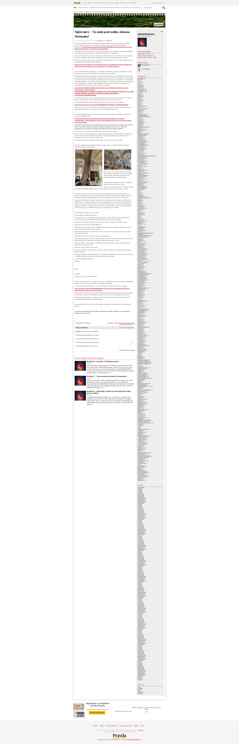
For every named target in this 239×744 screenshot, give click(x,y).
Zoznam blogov (125, 7)
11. (138, 81)
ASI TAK (140, 124)
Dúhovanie (140, 183)
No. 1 (139, 298)
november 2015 (142, 656)
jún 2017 (140, 631)
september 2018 (142, 611)
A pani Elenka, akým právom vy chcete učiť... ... (87, 346)
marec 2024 (141, 525)
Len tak (139, 264)
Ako (139, 107)
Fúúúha (140, 200)
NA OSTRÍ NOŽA (142, 275)
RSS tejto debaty (130, 350)
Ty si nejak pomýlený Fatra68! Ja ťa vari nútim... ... (88, 335)
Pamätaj (140, 329)
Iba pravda (140, 220)
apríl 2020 (140, 587)
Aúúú (139, 128)
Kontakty (95, 726)
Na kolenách (141, 271)
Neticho (140, 292)
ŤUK (139, 428)
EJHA (139, 193)
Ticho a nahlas (141, 409)
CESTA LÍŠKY (141, 158)
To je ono (140, 413)
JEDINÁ (140, 229)
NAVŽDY (140, 286)
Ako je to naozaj (142, 108)
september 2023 (142, 533)
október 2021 (141, 563)
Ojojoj (139, 314)
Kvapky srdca (141, 258)
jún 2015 (140, 662)
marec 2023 (141, 541)
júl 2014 (140, 677)
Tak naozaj (140, 396)
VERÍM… (140, 450)
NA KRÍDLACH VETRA (143, 273)
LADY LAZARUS (142, 259)
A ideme (140, 86)
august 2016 (141, 644)
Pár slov (140, 331)
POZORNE (140, 344)
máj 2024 (140, 522)
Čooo (139, 165)
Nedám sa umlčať (142, 288)
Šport (139, 690)
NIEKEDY (140, 294)
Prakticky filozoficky (143, 345)
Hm (138, 210)
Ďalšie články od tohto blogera (89, 358)
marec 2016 (141, 651)
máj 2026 (140, 491)
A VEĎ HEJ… (141, 91)
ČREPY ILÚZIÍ (141, 166)
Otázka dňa (140, 323)
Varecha (111, 3)
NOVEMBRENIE (142, 301)
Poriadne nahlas (142, 335)
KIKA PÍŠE (140, 241)
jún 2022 (140, 552)
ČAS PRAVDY (141, 144)
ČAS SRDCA (141, 148)
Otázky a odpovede (112, 726)
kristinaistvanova (146, 69)
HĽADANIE (140, 205)
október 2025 (141, 500)
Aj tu (139, 102)
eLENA (139, 195)
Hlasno (139, 209)
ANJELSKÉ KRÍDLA (143, 116)
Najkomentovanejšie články (111, 7)
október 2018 (141, 610)
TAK (139, 395)
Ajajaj (139, 103)
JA (138, 225)
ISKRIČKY (140, 224)
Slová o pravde (141, 375)
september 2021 (142, 564)
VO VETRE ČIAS (142, 460)
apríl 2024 (140, 524)
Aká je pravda (141, 106)
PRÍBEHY (140, 352)
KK (138, 242)
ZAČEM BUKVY (142, 471)
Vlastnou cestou (142, 458)
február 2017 (141, 636)
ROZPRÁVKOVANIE (143, 361)
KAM (139, 231)
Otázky (139, 324)
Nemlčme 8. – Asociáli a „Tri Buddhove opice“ (103, 361)
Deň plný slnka (141, 170)
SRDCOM (140, 387)
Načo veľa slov (141, 280)
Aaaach (140, 97)
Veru (139, 451)
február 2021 (141, 573)
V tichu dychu (141, 445)
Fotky (139, 687)
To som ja (140, 416)
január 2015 (141, 669)
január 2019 (141, 606)
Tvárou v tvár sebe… (143, 429)
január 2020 (141, 590)
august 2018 (141, 613)
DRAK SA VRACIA (142, 182)
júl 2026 (140, 488)
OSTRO (140, 320)
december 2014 (142, 670)
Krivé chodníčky (142, 248)
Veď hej (140, 446)
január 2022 (141, 559)
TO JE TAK (140, 414)
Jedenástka (141, 227)
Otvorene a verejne (142, 327)
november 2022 (142, 546)
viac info (141, 730)
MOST (139, 269)
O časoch (140, 303)
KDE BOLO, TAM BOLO (144, 235)
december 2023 (142, 529)
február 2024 (141, 526)
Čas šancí (140, 146)
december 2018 (142, 607)
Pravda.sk (140, 688)
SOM (139, 382)
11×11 (139, 82)
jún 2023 (140, 537)
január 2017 (141, 638)
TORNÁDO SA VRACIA (143, 420)
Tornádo (140, 418)
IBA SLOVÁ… (141, 221)
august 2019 (141, 597)
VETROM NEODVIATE (143, 452)
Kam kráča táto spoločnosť (144, 233)
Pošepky (140, 337)
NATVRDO (140, 285)
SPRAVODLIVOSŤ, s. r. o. (144, 386)
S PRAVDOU (141, 369)
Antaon (139, 120)
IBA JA (139, 218)
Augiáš (139, 125)
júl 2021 (140, 567)
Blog (75, 7)
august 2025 (141, 503)
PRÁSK (140, 346)
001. (139, 80)
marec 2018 (141, 619)
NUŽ (139, 302)
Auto (94, 3)
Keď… (139, 238)
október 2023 (141, 532)
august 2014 (141, 675)
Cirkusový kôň (141, 161)
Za (138, 464)
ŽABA (139, 468)
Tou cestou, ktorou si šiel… (144, 422)
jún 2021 (140, 568)
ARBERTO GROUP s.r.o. (135, 739)
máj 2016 (140, 648)
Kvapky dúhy (141, 255)
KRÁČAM (140, 244)
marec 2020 (141, 588)
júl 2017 (140, 630)
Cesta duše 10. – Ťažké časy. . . (83, 323)
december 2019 (142, 592)
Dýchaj (139, 190)
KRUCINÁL (140, 252)
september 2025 (142, 501)
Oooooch (140, 319)
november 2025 (142, 499)
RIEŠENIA (140, 357)
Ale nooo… (140, 114)
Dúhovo (140, 184)
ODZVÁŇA (140, 312)
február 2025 (141, 511)
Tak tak (139, 397)
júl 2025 (140, 504)
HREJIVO (140, 214)
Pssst (139, 353)
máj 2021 (140, 569)
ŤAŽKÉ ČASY (141, 404)
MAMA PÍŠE (141, 267)
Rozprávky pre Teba (143, 363)
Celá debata (122, 350)
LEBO (139, 260)
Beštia (139, 131)
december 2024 (142, 513)
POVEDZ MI (141, 341)
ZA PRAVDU (141, 466)
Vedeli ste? (140, 447)
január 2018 (141, 622)
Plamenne (140, 333)
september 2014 (142, 674)
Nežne (139, 293)
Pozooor (140, 343)
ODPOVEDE (141, 311)
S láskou (140, 366)
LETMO (140, 265)
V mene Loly (141, 438)
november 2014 (142, 672)
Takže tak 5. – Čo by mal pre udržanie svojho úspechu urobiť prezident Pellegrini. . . (121, 323)
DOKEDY (140, 174)
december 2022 (142, 545)
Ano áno (140, 119)
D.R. (139, 167)
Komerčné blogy (136, 7)
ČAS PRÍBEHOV (142, 145)
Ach (139, 98)
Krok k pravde (141, 250)
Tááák (139, 394)
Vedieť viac (140, 449)
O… (139, 307)
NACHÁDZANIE (142, 278)
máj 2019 (140, 601)
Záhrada (116, 3)
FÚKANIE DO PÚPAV (143, 197)
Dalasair (140, 169)
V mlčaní (140, 441)
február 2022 (141, 558)
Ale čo (139, 112)
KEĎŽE (139, 239)
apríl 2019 (140, 602)
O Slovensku (141, 306)
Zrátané (140, 479)
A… (139, 93)
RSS (162, 31)
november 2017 (142, 624)
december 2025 (142, 498)
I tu (138, 216)
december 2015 (142, 655)
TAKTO (139, 400)
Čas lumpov (141, 140)
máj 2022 (140, 554)
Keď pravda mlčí (142, 237)
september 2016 (142, 643)
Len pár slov (141, 263)
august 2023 (141, 534)
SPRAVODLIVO (142, 384)
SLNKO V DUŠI (142, 373)
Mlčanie (140, 268)
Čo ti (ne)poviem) (142, 163)
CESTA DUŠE (141, 157)
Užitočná (122, 3)
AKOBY (140, 110)
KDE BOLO (140, 234)
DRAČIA (140, 178)
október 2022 (141, 547)
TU (138, 426)
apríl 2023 (140, 539)
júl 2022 (140, 551)
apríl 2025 (140, 508)
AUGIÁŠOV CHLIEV (143, 127)
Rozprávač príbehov (143, 360)
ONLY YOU (140, 316)
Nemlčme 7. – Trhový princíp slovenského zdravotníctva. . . (107, 376)
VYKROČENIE (141, 463)
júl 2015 (140, 661)
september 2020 (142, 580)
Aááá (139, 94)
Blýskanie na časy (142, 133)
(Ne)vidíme (140, 78)
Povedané (140, 340)
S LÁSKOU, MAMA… (143, 367)
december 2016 (142, 639)
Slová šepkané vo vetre (144, 378)
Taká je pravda (141, 399)
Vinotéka (140, 693)
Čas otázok (140, 142)
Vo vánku (140, 459)
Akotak (139, 111)
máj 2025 (140, 507)
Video (126, 3)
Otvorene (140, 326)
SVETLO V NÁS (142, 392)
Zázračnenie (141, 473)
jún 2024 (140, 521)
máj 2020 (140, 585)
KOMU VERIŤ (141, 243)
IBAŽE (139, 222)
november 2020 (142, 577)
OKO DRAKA (141, 315)
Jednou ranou (141, 230)
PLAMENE (140, 332)
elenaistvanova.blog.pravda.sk (145, 36)
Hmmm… (140, 212)
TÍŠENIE (140, 411)
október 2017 (141, 626)
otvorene (80, 12)
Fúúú (139, 199)
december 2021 (142, 560)
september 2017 (142, 627)
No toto (139, 297)
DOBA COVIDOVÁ (142, 173)
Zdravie (103, 3)
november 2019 (142, 593)
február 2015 (141, 668)
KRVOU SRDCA (142, 254)
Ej (138, 191)
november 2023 (142, 530)
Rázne (139, 356)
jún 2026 (140, 490)
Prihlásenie (161, 3)
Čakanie (140, 137)
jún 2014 (140, 678)
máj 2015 (140, 664)
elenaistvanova (101, 40)
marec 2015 (141, 666)
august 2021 (141, 566)
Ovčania (140, 328)
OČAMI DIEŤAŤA (142, 309)
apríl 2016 (140, 649)
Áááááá (140, 95)
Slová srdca (141, 379)
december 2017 (142, 623)
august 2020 (141, 581)
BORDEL (140, 136)
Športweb (90, 3)
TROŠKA (140, 425)
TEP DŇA (140, 407)
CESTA (139, 154)
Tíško (139, 412)
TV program (141, 692)
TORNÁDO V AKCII (142, 421)
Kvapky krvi (140, 256)
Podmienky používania (126, 726)
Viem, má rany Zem (143, 455)
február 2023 (141, 542)
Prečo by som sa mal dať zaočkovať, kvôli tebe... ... (88, 342)
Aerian (139, 101)
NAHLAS (140, 281)
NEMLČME (140, 290)
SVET (139, 388)
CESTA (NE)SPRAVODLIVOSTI (145, 155)
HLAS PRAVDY (142, 208)
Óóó (139, 318)
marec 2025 (141, 509)
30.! (139, 84)
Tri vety (139, 424)
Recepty (140, 689)
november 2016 (142, 640)
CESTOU (140, 159)
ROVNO (140, 358)
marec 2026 (141, 494)
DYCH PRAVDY (142, 187)
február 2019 (141, 605)
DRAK (139, 180)
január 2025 (141, 512)
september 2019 (142, 596)
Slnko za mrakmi (142, 374)
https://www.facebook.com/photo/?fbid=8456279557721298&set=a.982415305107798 (101, 105)
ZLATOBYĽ (140, 477)
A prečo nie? (141, 89)
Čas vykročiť (141, 149)
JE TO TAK (140, 226)
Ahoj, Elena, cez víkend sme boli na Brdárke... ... (88, 331)
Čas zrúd (140, 150)
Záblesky (140, 469)
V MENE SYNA (141, 439)
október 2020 (141, 579)
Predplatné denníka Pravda (97, 712)
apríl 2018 (140, 618)
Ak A (139, 104)
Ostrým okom (141, 322)
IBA (138, 217)
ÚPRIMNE (140, 433)
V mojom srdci (141, 442)
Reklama (102, 726)
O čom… (140, 305)
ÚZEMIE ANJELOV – (143, 435)
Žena (107, 3)
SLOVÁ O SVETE (142, 377)
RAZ (139, 354)
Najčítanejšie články (95, 7)
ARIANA (140, 123)
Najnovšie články (83, 7)
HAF (139, 201)
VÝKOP (140, 462)
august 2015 (141, 660)
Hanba (139, 203)
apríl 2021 (140, 571)
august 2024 (141, 518)
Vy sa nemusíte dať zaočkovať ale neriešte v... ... (88, 338)
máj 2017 (140, 632)
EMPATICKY (141, 196)
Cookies (136, 726)
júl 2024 (140, 520)
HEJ (139, 204)
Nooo (139, 299)
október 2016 (141, 641)
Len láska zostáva (142, 261)
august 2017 (141, 628)
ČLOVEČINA (141, 162)
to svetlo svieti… (142, 417)
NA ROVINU (141, 276)
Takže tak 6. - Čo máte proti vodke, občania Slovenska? (99, 12)
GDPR (142, 726)
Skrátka (140, 370)
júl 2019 (140, 598)
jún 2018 (140, 615)
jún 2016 (140, 647)
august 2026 (141, 487)
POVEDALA (141, 339)
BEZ (139, 132)
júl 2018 (140, 614)
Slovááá (140, 380)
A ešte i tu (140, 85)
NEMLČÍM (140, 289)
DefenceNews (132, 3)
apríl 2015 (140, 665)
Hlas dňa (140, 207)
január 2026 (141, 496)
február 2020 (141, 589)
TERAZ (139, 408)
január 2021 (141, 575)
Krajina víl (140, 246)
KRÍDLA (140, 247)
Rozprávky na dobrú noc (144, 362)
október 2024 (141, 516)
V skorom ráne (141, 443)
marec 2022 (141, 556)
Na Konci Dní (141, 272)
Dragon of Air (141, 179)
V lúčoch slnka (141, 437)
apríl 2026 (140, 492)
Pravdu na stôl (141, 349)
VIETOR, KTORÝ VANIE (144, 456)
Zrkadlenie (140, 480)
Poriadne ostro (141, 336)
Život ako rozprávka (143, 476)
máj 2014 (140, 679)
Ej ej (139, 192)
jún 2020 (140, 584)
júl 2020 (140, 583)
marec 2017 (141, 635)
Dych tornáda (141, 188)
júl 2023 (140, 535)
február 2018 (141, 621)
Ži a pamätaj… (141, 475)
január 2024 (141, 528)
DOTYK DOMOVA (142, 175)
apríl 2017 (140, 634)
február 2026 (141, 495)
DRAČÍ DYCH (141, 176)
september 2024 (142, 517)
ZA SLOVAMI (141, 467)
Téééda (140, 405)
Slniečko (140, 371)
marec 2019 (141, 604)
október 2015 (141, 657)
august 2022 (141, 550)
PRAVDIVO (140, 348)
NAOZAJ (140, 284)
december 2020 (142, 576)
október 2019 (141, 594)
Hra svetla (140, 213)
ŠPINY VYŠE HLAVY (143, 383)
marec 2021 (141, 572)
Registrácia (154, 3)
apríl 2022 (140, 555)
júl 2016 (140, 645)
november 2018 (142, 609)
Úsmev (139, 434)
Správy (85, 3)
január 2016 (141, 653)
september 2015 (142, 658)
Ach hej (140, 99)
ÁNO (139, 118)
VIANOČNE (141, 454)
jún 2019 (140, 600)
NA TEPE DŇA (141, 277)
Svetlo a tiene (141, 391)
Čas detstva (141, 138)
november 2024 (142, 515)
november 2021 (142, 562)
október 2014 (141, 673)
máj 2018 (140, 617)
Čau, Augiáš (141, 153)
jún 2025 (140, 505)
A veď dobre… (141, 90)
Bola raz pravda (142, 135)
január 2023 (141, 543)
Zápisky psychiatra (142, 472)
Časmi (139, 152)
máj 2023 (140, 538)
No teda (140, 295)
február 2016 (141, 652)
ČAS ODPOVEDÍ (142, 141)
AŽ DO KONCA (141, 129)
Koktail (98, 3)
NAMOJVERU (141, 282)
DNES (139, 171)
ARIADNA (140, 121)
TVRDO (140, 430)
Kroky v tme (141, 251)
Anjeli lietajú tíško (142, 115)
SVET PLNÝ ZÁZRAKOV (144, 390)
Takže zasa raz (141, 403)
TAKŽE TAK (109, 40)
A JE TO (140, 87)
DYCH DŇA (141, 186)
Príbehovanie (141, 350)
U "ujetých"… (141, 431)
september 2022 (142, 549)
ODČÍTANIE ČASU (142, 310)
